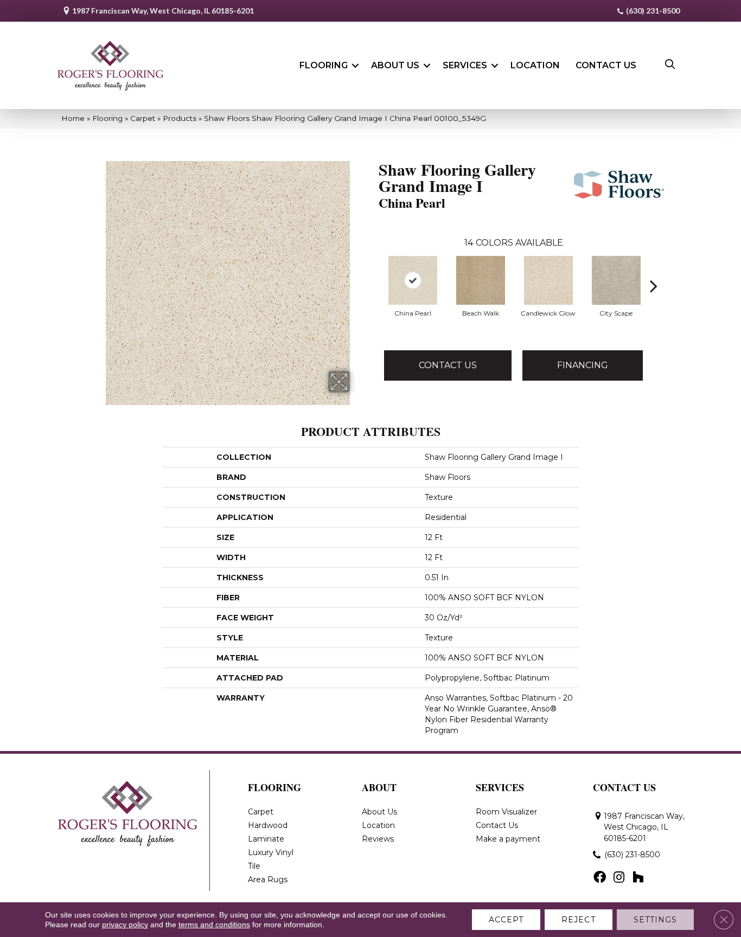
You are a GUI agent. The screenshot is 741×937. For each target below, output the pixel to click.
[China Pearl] (413, 280)
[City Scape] (616, 280)
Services (465, 65)
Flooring (323, 65)
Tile (254, 866)
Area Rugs (268, 879)
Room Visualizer (506, 812)
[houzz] (638, 878)
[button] (355, 66)
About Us (395, 65)
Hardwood (268, 825)
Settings (656, 920)
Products (179, 118)
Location (535, 65)
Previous (373, 269)
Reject (578, 920)
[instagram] (619, 878)
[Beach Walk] (480, 280)
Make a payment (508, 839)
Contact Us (606, 65)
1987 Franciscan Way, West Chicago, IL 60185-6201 (163, 10)
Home (73, 118)
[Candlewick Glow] (548, 280)
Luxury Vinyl (270, 852)
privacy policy (125, 924)
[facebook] (599, 878)
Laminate (266, 839)
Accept (506, 920)
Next (654, 269)
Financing (582, 365)
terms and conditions (214, 924)
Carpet (142, 118)
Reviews (378, 839)
